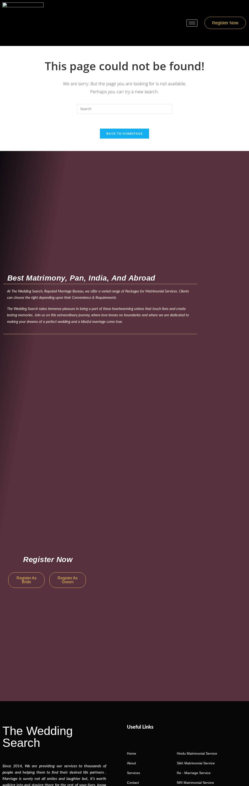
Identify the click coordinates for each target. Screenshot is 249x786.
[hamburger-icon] (192, 22)
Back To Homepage (124, 133)
